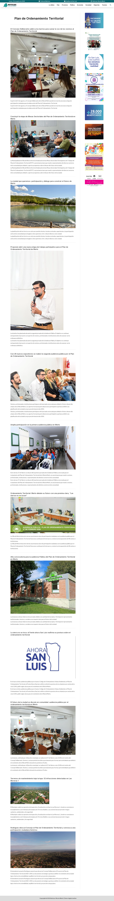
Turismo (104, 5)
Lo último (51, 5)
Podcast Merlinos (45, 1)
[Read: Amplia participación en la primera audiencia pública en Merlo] (43, 448)
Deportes (96, 5)
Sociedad (88, 5)
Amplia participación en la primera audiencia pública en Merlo (35, 425)
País (58, 5)
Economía (80, 5)
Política (72, 5)
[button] (110, 5)
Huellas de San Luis (71, 1)
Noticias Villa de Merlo (99, 1)
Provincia (65, 5)
